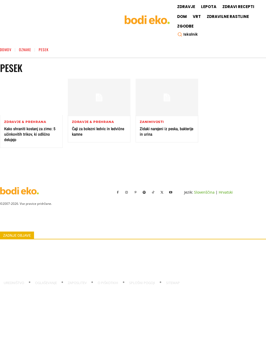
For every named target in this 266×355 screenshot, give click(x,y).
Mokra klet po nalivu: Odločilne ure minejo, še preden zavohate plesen (54, 265)
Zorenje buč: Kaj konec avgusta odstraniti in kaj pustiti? (42, 259)
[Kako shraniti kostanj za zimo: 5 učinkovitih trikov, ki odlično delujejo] (31, 97)
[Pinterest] (135, 192)
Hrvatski (226, 192)
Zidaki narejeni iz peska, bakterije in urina (166, 131)
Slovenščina (204, 192)
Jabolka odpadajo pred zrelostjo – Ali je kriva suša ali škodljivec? (48, 271)
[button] (187, 34)
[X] (162, 192)
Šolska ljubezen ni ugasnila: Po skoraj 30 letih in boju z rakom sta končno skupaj (61, 247)
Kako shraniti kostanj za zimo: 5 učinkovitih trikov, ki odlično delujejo (29, 134)
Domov (5, 49)
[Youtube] (171, 192)
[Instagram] (126, 192)
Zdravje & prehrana (25, 121)
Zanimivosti (152, 121)
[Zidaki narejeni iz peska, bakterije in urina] (167, 97)
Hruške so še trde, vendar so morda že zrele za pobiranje (43, 253)
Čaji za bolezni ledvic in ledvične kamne (98, 131)
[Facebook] (118, 192)
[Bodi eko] (147, 20)
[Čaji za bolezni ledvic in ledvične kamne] (99, 97)
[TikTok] (153, 192)
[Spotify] (144, 192)
